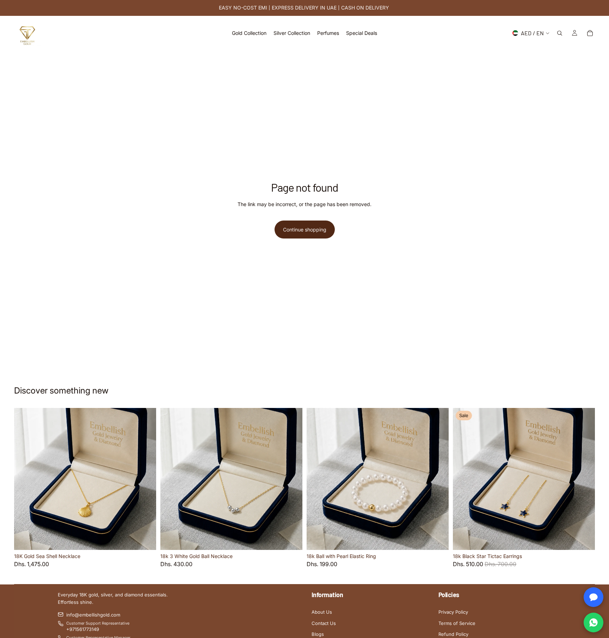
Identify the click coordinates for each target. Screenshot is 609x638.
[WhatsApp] (593, 622)
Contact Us (324, 623)
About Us (322, 612)
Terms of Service (456, 623)
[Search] (559, 33)
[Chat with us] (593, 597)
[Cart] (590, 33)
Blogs (318, 634)
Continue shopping (304, 230)
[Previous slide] (24, 479)
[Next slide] (145, 479)
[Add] (145, 539)
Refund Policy (453, 634)
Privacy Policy (453, 612)
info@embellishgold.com (93, 615)
